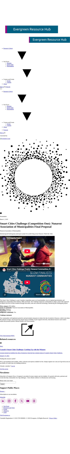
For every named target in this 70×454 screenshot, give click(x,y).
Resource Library (8, 48)
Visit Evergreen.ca (5, 415)
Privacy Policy (53, 418)
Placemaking (10, 66)
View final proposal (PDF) (7, 335)
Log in (13, 366)
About (5, 84)
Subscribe (2, 397)
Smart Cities (10, 64)
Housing (9, 63)
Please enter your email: (6, 380)
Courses (9, 82)
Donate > (2, 391)
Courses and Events (8, 79)
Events (8, 81)
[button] (1, 88)
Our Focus (6, 61)
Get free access (4, 369)
